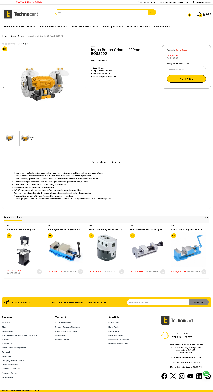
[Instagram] (182, 376)
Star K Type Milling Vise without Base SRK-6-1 (186, 229)
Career (5, 339)
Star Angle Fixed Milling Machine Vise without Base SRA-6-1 (64, 229)
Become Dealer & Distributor (67, 327)
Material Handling (116, 335)
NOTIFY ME (186, 78)
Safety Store (113, 331)
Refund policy (8, 377)
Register (207, 2)
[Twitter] (173, 376)
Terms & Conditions (11, 369)
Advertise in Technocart (66, 331)
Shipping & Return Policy (13, 360)
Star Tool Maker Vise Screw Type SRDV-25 (146, 229)
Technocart (15, 391)
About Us (6, 323)
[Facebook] (164, 376)
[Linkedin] (199, 376)
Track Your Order (10, 364)
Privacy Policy (8, 352)
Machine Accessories (118, 343)
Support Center (62, 339)
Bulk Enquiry (7, 331)
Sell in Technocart (63, 323)
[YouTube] (190, 376)
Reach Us (6, 356)
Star (8, 226)
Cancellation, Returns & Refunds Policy (19, 335)
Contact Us (7, 343)
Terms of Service (9, 373)
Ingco (93, 46)
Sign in (198, 2)
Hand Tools (113, 327)
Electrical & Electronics (118, 339)
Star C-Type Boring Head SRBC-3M (105, 229)
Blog (4, 327)
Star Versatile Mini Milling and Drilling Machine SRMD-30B (21, 229)
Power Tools (114, 323)
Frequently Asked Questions (14, 348)
